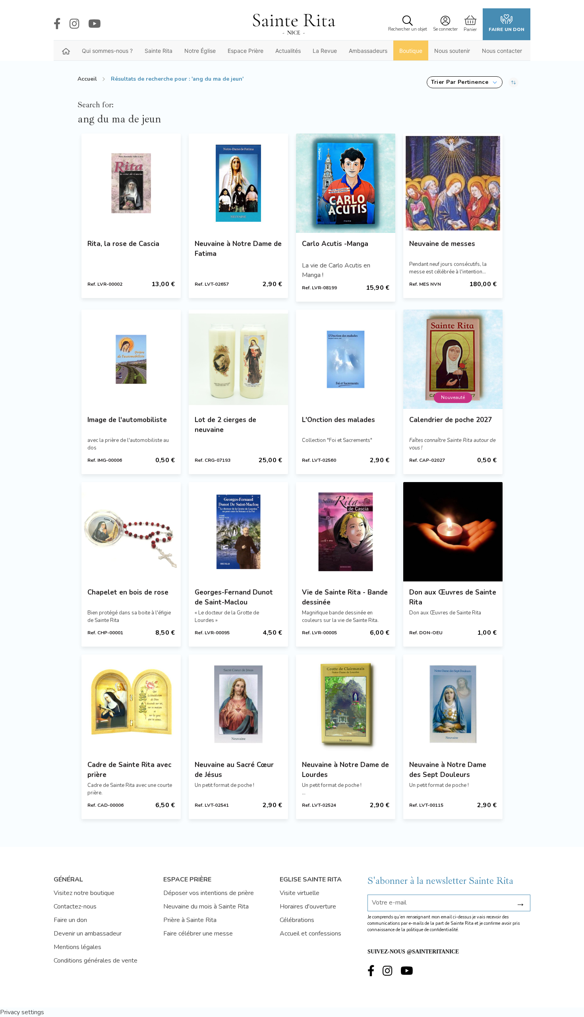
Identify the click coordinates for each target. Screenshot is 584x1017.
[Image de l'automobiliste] (131, 359)
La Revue (325, 50)
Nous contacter (502, 50)
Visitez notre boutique (84, 893)
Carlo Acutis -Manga (335, 243)
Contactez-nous (75, 906)
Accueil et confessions (310, 933)
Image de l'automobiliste (127, 419)
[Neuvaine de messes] (453, 183)
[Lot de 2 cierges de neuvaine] (238, 359)
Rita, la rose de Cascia (123, 243)
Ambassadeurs (368, 50)
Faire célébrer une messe (198, 933)
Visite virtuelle (299, 893)
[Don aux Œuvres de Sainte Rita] (453, 531)
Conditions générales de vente (95, 960)
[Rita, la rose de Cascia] (131, 183)
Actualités (288, 50)
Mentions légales (77, 947)
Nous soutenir (452, 50)
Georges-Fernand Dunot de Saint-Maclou (234, 597)
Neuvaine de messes (442, 243)
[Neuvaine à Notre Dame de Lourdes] (345, 704)
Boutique (410, 50)
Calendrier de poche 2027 (450, 419)
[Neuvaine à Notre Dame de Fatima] (238, 183)
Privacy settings (22, 1012)
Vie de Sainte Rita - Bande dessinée (345, 597)
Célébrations (297, 920)
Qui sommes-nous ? (107, 50)
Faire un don (506, 29)
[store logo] (293, 24)
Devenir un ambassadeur (88, 933)
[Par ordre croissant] (513, 82)
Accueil (87, 79)
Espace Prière (245, 50)
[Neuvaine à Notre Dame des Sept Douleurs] (453, 704)
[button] (465, 82)
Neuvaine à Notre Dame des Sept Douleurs (447, 769)
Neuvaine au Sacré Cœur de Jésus (234, 769)
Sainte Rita (158, 50)
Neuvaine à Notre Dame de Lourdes (345, 769)
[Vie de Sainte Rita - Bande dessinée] (345, 531)
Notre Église (200, 50)
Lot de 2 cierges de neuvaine (225, 424)
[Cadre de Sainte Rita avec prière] (131, 704)
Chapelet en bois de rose (127, 592)
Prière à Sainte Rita (190, 920)
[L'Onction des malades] (345, 359)
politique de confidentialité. (432, 930)
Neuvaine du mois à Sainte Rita (206, 906)
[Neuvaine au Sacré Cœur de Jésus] (238, 704)
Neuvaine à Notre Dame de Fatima (238, 248)
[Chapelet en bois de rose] (131, 531)
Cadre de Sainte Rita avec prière (129, 769)
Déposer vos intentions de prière (208, 893)
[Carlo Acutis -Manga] (345, 183)
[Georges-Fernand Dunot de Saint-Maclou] (238, 531)
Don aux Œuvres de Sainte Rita (452, 597)
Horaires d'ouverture (308, 906)
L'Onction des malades (338, 419)
